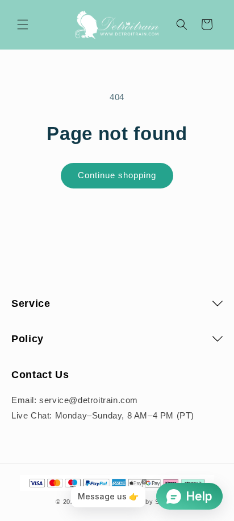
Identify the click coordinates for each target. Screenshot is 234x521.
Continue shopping (117, 175)
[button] (22, 24)
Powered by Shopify (147, 501)
